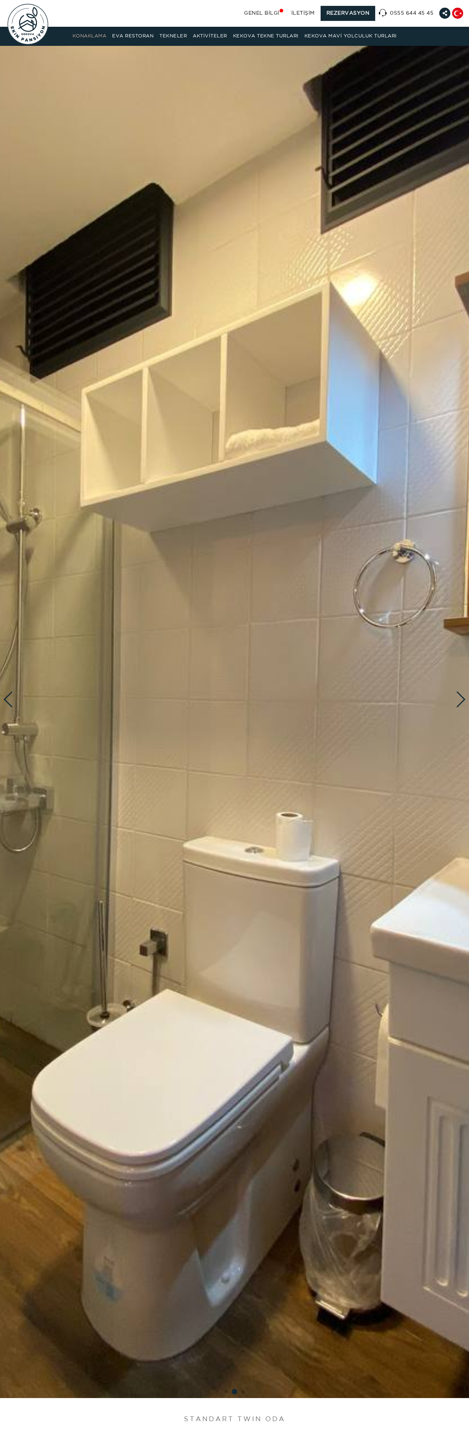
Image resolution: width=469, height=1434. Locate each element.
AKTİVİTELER (210, 36)
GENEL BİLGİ (262, 13)
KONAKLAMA (90, 36)
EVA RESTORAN (133, 36)
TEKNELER (173, 36)
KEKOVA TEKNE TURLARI (266, 36)
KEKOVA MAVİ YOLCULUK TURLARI (350, 36)
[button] (218, 1392)
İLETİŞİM (303, 13)
